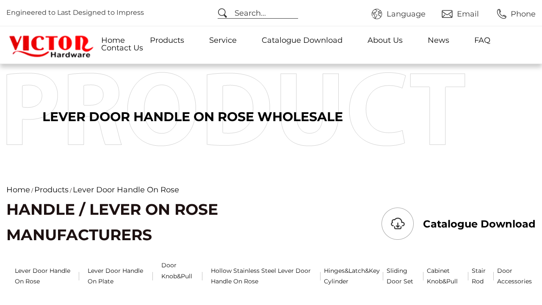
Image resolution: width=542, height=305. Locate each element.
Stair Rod (479, 276)
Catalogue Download (302, 40)
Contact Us (122, 48)
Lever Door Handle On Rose (42, 276)
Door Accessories (514, 276)
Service (223, 40)
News (438, 40)
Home (113, 40)
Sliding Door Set (400, 276)
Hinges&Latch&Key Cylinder (352, 276)
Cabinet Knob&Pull (442, 276)
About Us (385, 40)
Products (167, 40)
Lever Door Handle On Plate (115, 276)
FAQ (482, 40)
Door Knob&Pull (176, 270)
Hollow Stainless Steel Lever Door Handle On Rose (261, 276)
